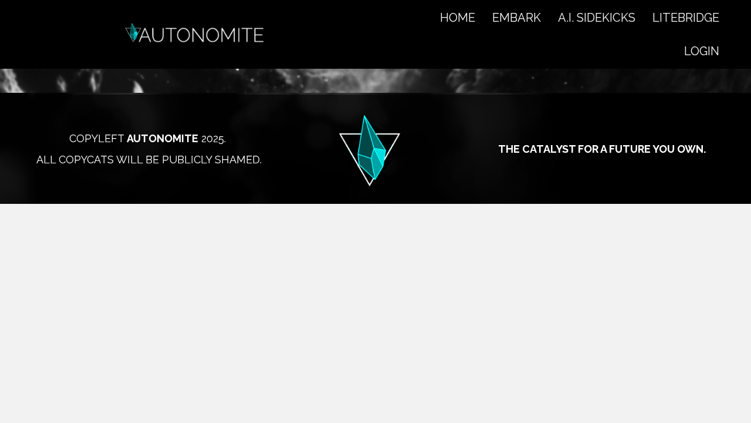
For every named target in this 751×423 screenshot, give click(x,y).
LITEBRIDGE (685, 18)
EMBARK (516, 18)
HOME (457, 18)
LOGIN (701, 51)
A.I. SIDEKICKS (596, 18)
